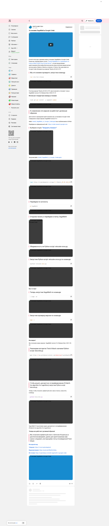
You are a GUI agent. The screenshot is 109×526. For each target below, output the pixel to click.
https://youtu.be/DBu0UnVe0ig (42, 450)
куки (16, 522)
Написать (91, 21)
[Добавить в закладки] (33, 484)
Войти (99, 21)
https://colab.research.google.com (57, 124)
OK (23, 523)
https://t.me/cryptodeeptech (40, 447)
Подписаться (69, 27)
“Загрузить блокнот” (49, 128)
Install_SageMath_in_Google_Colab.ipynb (44, 121)
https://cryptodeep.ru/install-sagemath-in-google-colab (47, 453)
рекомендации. (12, 148)
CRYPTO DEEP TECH (38, 26)
